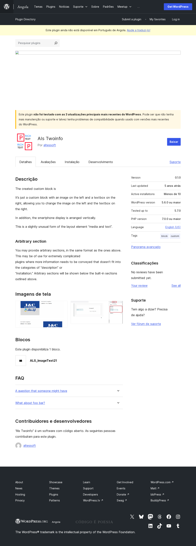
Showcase (55, 482)
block (164, 236)
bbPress (157, 494)
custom (175, 236)
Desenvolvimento (100, 162)
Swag (122, 500)
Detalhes (25, 162)
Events (121, 488)
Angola (56, 521)
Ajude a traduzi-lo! (138, 30)
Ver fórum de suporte (146, 324)
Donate (123, 494)
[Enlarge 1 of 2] (62, 306)
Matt (155, 488)
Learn (86, 482)
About (19, 482)
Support (88, 488)
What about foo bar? (30, 403)
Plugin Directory (25, 19)
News (18, 488)
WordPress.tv (93, 500)
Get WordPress (178, 6)
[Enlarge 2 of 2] (118, 306)
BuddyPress (160, 500)
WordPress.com (162, 482)
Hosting (20, 494)
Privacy (20, 500)
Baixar (174, 141)
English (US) (173, 227)
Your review (139, 285)
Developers (90, 494)
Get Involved (125, 482)
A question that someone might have (41, 391)
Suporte (175, 162)
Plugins (53, 494)
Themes (54, 488)
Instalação (72, 162)
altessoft (49, 145)
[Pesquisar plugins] (56, 43)
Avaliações (48, 162)
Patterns (54, 500)
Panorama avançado (146, 247)
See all (176, 285)
